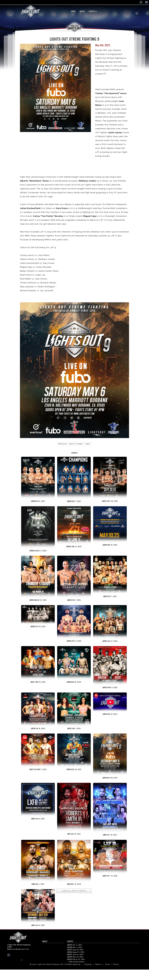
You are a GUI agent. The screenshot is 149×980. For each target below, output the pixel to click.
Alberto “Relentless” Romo (34, 181)
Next (88, 444)
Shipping (88, 964)
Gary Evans (62, 208)
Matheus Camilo (87, 181)
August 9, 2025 (75, 952)
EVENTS (92, 11)
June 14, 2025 (75, 954)
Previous (62, 444)
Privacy (116, 964)
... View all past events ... (76, 962)
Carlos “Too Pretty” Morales (48, 216)
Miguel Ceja (89, 216)
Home (73, 11)
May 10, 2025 (75, 957)
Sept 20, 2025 (75, 950)
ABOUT (82, 11)
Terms (107, 964)
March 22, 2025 (76, 959)
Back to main (76, 444)
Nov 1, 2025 (74, 947)
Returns (98, 964)
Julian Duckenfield (30, 208)
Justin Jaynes (115, 132)
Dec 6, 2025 (74, 945)
